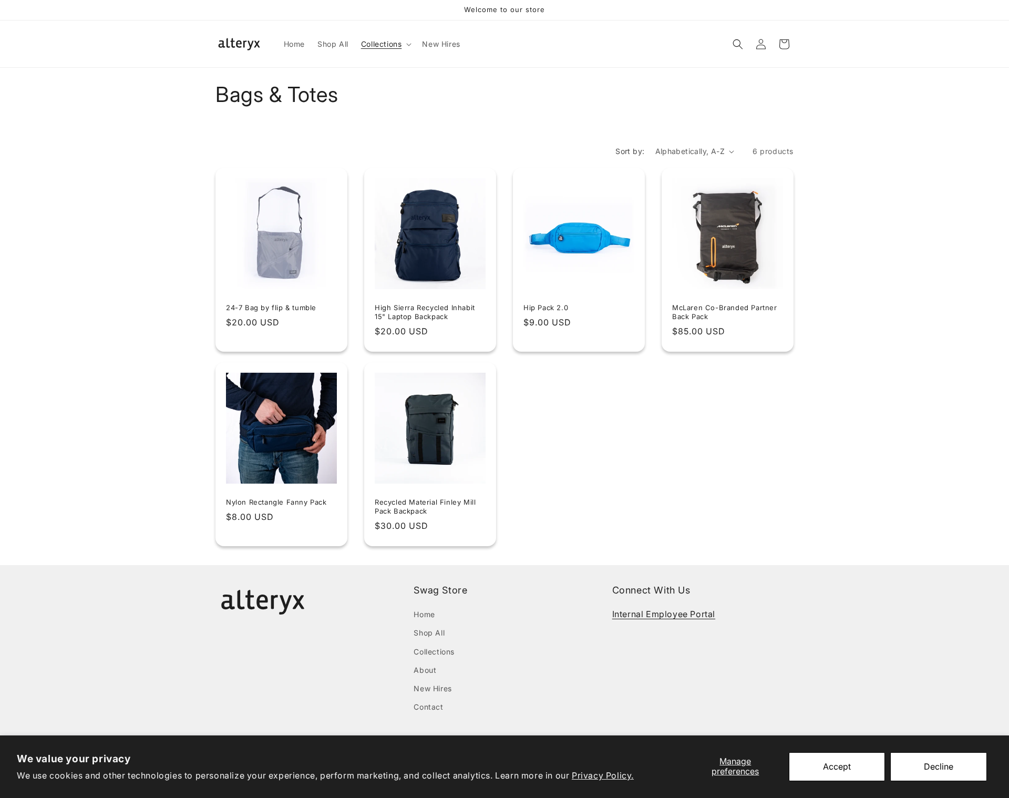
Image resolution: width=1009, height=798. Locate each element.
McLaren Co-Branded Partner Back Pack (724, 312)
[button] (385, 44)
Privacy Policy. (603, 775)
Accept (837, 766)
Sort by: (629, 151)
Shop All (429, 632)
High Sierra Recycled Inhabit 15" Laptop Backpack (425, 312)
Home (424, 614)
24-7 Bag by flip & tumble (271, 307)
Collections (434, 651)
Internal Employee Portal (663, 614)
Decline (938, 766)
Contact (428, 706)
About (425, 670)
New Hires (432, 688)
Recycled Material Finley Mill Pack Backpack (425, 506)
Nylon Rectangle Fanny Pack (276, 502)
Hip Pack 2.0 (545, 307)
